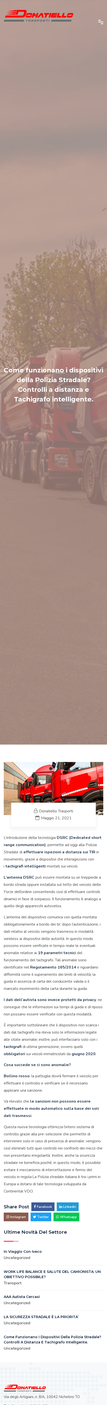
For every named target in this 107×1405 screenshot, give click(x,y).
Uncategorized (17, 1258)
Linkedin (69, 1206)
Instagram (17, 1217)
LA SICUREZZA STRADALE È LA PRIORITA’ (41, 1317)
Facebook (44, 1206)
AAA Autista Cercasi (22, 1297)
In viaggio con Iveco (23, 1251)
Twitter (42, 1217)
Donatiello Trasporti (56, 811)
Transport (12, 1283)
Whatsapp (68, 1217)
